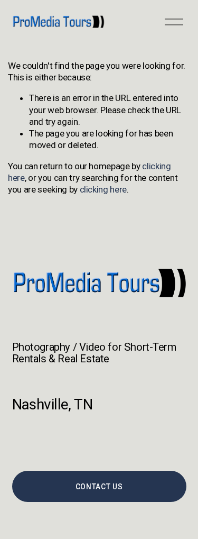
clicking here (103, 189)
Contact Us (99, 486)
